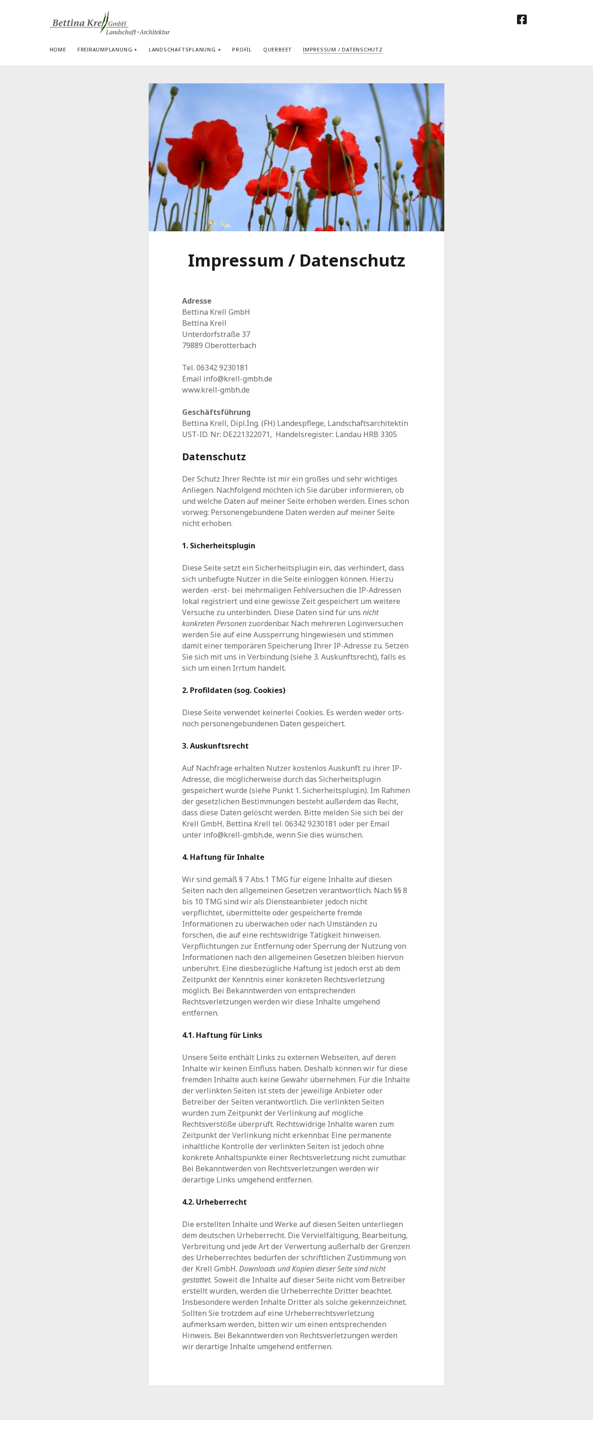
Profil (242, 49)
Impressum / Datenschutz (343, 49)
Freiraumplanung (104, 49)
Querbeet (277, 49)
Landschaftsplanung (182, 49)
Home (58, 49)
